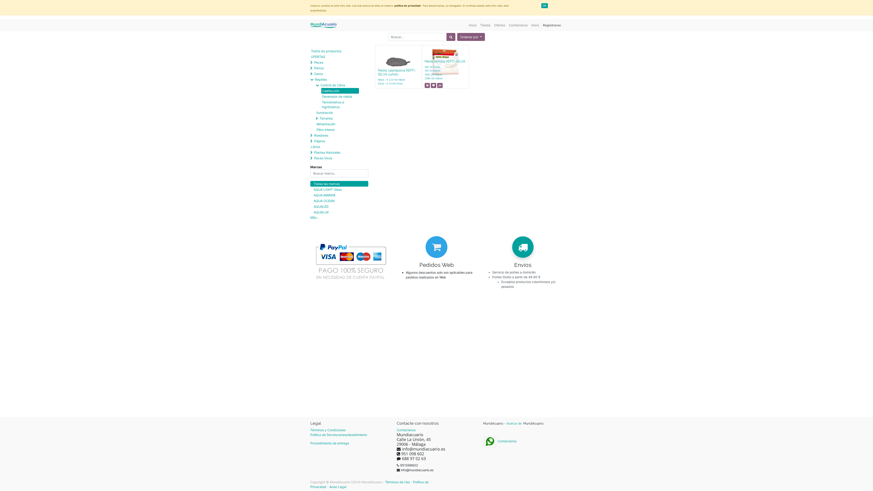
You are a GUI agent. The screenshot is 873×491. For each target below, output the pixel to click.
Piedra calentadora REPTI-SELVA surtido (397, 72)
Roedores (321, 135)
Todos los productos (326, 51)
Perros (319, 68)
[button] (471, 37)
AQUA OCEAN (324, 201)
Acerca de (514, 423)
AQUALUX (321, 212)
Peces (318, 62)
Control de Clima (333, 85)
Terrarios (326, 118)
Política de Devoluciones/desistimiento (338, 435)
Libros (315, 147)
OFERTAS (318, 57)
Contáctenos (406, 430)
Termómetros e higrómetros (333, 104)
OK (545, 5)
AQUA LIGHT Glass (328, 189)
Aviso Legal (337, 487)
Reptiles (321, 79)
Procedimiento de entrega (329, 443)
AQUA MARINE (325, 195)
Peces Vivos (323, 158)
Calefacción (330, 91)
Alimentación (325, 124)
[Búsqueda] (451, 37)
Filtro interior (325, 130)
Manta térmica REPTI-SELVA (445, 61)
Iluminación (324, 113)
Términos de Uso (397, 482)
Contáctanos (507, 441)
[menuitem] (472, 25)
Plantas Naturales (327, 152)
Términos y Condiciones (328, 430)
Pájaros (319, 141)
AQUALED (321, 206)
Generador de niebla (337, 96)
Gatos (318, 74)
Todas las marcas (327, 184)
